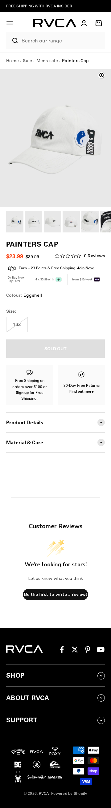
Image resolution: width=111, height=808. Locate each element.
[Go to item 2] (33, 222)
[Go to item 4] (71, 222)
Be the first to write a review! (55, 594)
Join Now (85, 268)
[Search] (12, 40)
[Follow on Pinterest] (88, 649)
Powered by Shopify (69, 793)
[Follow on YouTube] (101, 649)
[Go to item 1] (14, 222)
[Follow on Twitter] (75, 649)
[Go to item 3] (52, 222)
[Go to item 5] (90, 222)
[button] (9, 23)
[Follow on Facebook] (62, 649)
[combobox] (62, 41)
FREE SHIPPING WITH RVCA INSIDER (39, 6)
